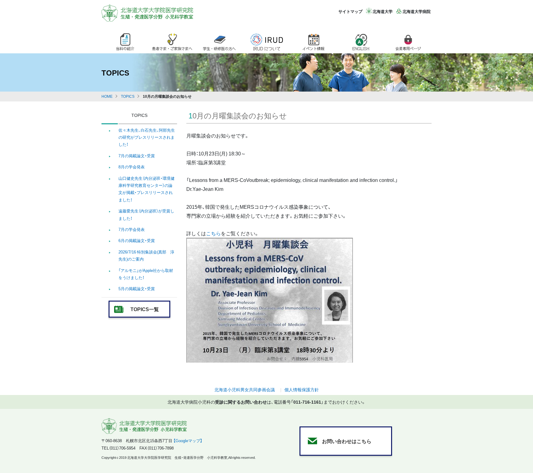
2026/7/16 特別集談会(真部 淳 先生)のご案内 (146, 255)
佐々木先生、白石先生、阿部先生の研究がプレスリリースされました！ (146, 137)
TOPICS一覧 (144, 309)
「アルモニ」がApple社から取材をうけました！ (145, 273)
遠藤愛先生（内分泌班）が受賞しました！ (146, 214)
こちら (213, 233)
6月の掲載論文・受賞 (136, 240)
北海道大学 (383, 11)
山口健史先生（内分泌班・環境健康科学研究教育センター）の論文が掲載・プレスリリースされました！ (146, 189)
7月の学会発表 (131, 229)
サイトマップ (350, 11)
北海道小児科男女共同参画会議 (244, 389)
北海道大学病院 (417, 11)
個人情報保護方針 (301, 389)
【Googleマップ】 (187, 440)
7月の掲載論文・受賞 (136, 155)
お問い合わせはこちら (346, 441)
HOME (107, 96)
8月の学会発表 (131, 167)
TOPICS (127, 96)
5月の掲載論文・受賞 (136, 288)
